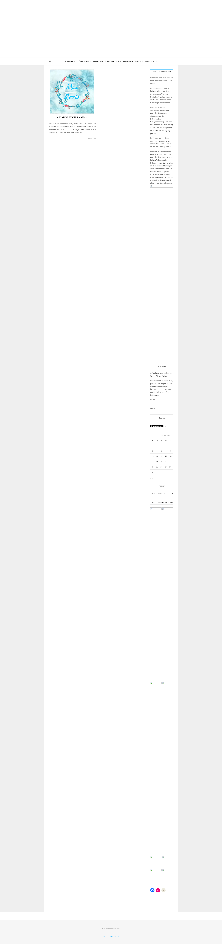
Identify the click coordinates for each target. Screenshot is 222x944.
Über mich (84, 61)
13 (166, 456)
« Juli (152, 478)
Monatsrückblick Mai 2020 (72, 117)
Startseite (70, 61)
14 (170, 456)
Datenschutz (151, 61)
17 (153, 461)
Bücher (110, 61)
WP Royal (116, 929)
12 (161, 456)
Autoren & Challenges (129, 61)
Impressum (98, 61)
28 (170, 467)
